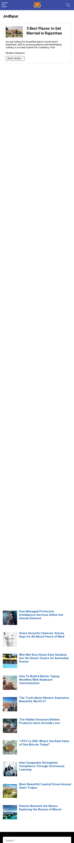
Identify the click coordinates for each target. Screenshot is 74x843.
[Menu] (4, 5)
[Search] (68, 5)
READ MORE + (15, 58)
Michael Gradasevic (15, 53)
